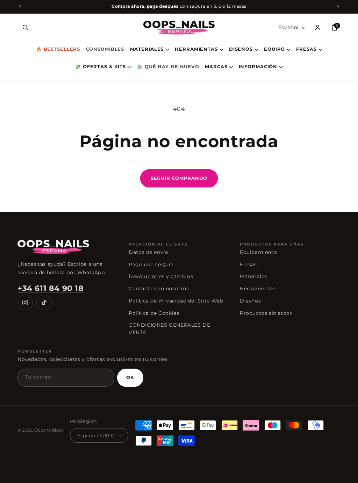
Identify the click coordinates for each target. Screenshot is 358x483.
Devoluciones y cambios (161, 276)
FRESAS (306, 49)
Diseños (250, 301)
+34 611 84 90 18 (50, 288)
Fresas (248, 264)
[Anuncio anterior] (20, 6)
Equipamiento (258, 252)
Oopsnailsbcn (48, 430)
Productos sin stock (266, 313)
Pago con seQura (151, 264)
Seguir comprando (179, 178)
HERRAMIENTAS (196, 49)
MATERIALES (147, 49)
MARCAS (216, 67)
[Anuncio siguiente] (338, 6)
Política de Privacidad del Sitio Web (176, 301)
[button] (25, 27)
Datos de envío (148, 252)
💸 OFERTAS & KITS (100, 67)
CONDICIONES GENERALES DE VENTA (169, 328)
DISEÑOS (241, 49)
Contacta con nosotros (159, 288)
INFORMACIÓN (258, 67)
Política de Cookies (154, 313)
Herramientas (257, 288)
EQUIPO (274, 49)
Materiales (253, 276)
